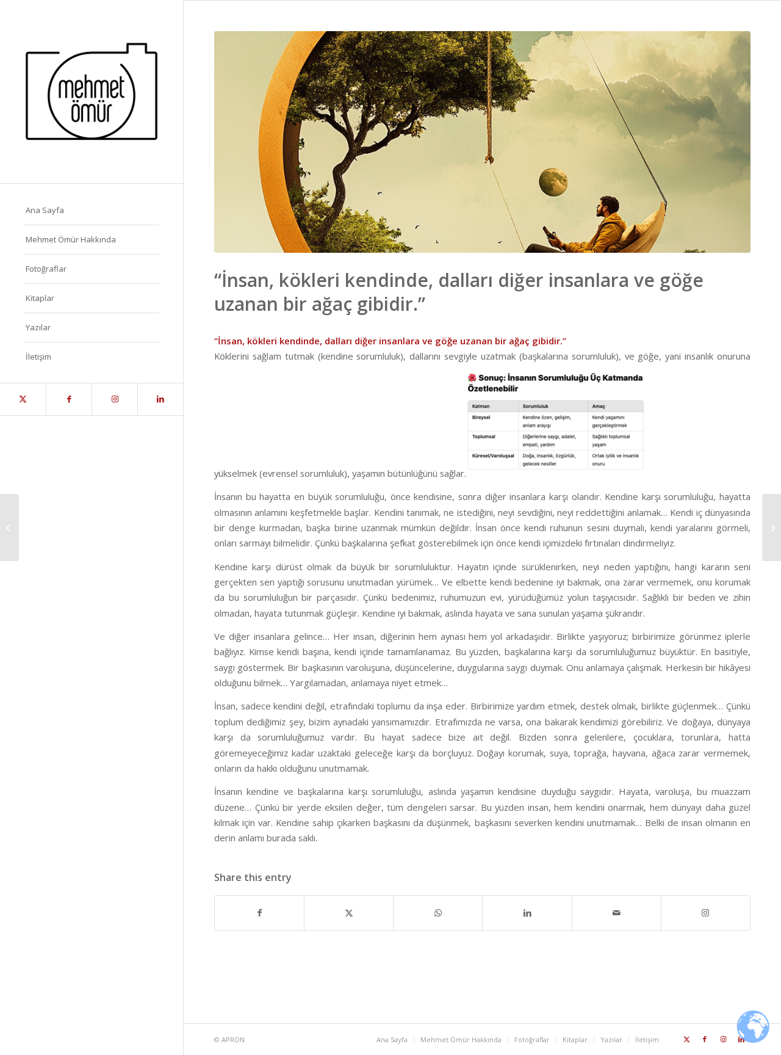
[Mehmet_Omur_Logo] (91, 91)
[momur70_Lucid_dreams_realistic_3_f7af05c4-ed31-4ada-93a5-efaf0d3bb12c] (482, 142)
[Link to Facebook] (69, 399)
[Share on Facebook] (259, 913)
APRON (233, 1039)
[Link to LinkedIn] (160, 399)
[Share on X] (348, 913)
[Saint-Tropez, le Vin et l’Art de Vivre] (9, 527)
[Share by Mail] (616, 913)
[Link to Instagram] (114, 399)
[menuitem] (91, 210)
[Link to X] (23, 399)
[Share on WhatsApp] (438, 913)
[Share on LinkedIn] (527, 913)
